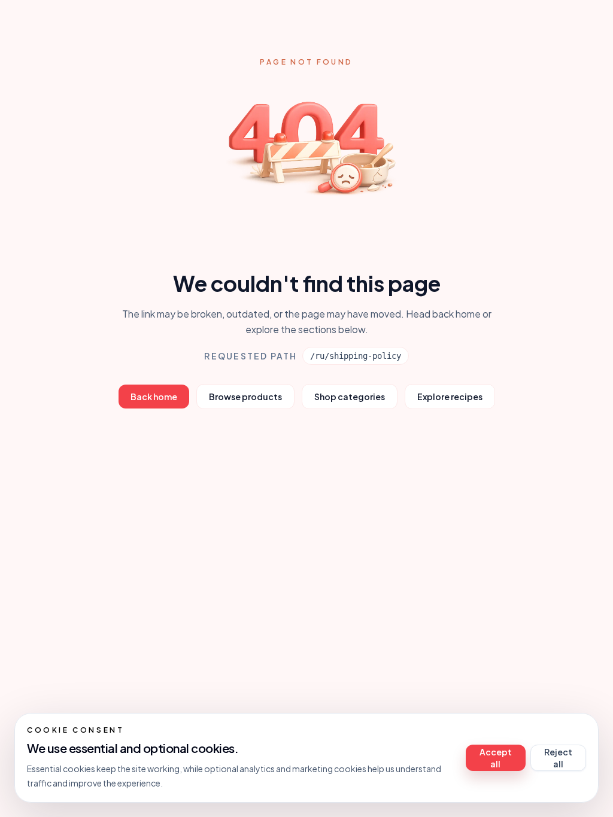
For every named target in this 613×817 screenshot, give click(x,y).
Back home (154, 396)
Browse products (245, 396)
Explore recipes (449, 396)
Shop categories (349, 396)
